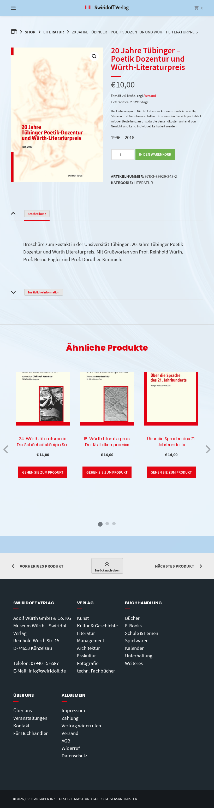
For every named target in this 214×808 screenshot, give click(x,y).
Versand (150, 95)
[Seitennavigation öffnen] (22, 8)
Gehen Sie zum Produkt (42, 472)
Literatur (53, 31)
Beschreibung (37, 214)
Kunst (83, 618)
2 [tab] (107, 523)
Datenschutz (74, 755)
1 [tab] (100, 523)
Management (90, 640)
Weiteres (134, 663)
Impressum (73, 710)
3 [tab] (113, 523)
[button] (94, 56)
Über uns (22, 710)
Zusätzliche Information (44, 292)
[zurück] (6, 449)
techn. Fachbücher (96, 671)
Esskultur (86, 655)
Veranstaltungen (30, 718)
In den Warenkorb (155, 154)
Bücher (132, 618)
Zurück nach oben (107, 570)
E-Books (133, 625)
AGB (66, 741)
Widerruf (71, 748)
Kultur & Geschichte (97, 625)
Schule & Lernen (141, 633)
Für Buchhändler (30, 733)
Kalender (134, 648)
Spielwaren (136, 640)
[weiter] (208, 449)
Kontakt (21, 725)
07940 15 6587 (45, 663)
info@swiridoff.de (47, 671)
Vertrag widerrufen (81, 725)
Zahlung (70, 718)
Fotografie (87, 663)
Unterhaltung (138, 655)
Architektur (88, 648)
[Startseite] (107, 8)
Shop (30, 31)
